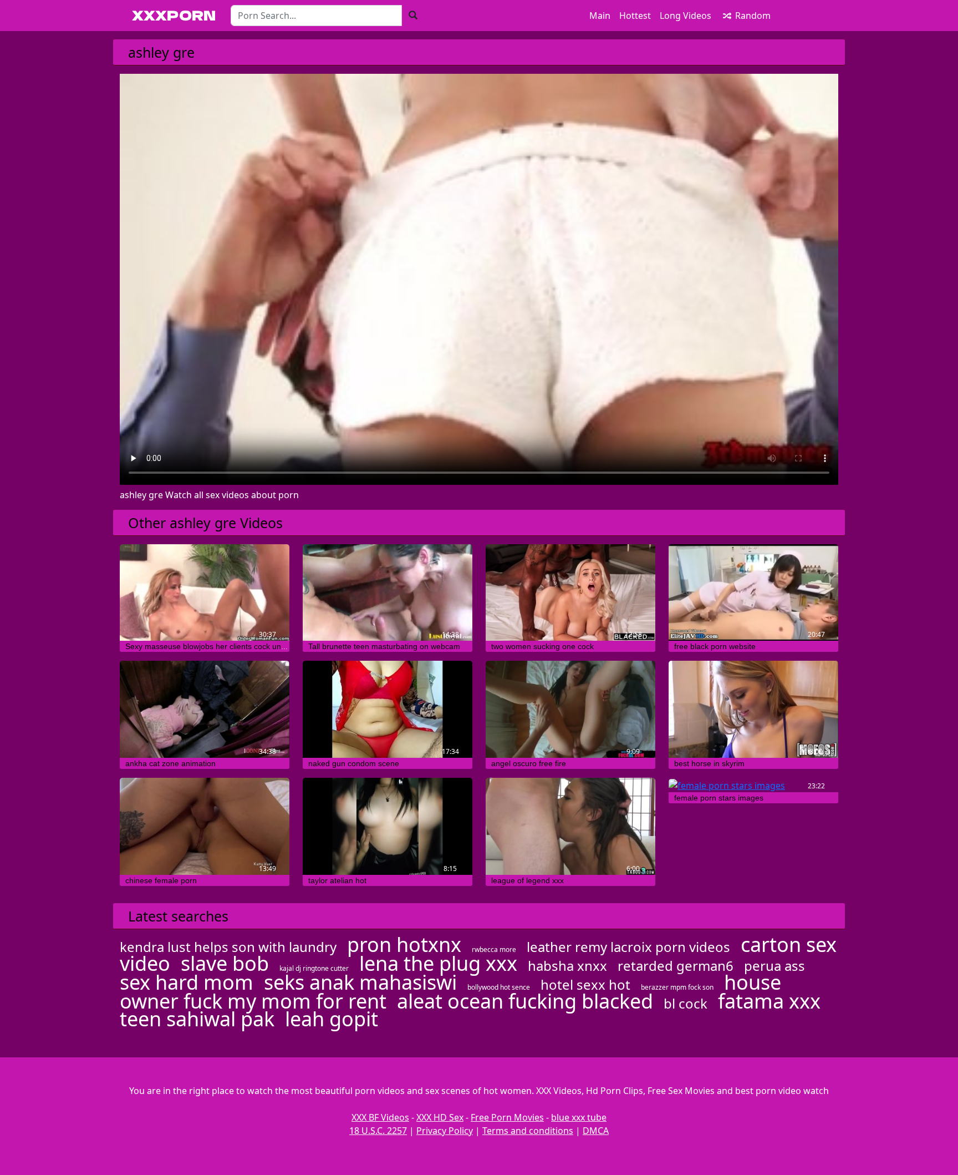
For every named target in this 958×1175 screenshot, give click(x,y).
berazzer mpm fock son (677, 987)
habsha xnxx (567, 965)
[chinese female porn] (204, 826)
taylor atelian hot (337, 880)
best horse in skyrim (709, 763)
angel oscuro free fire (528, 763)
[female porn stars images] (753, 785)
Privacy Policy (444, 1131)
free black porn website (715, 646)
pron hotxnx (404, 944)
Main (599, 15)
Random (752, 15)
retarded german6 (675, 965)
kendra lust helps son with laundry (228, 947)
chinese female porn (161, 880)
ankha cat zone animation (170, 763)
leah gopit (331, 1018)
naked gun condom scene (353, 763)
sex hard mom (186, 982)
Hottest (635, 15)
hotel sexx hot (585, 984)
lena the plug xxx (438, 963)
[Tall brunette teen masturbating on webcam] (387, 592)
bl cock (685, 1003)
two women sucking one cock (542, 646)
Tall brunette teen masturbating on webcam (384, 646)
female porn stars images (718, 797)
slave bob (225, 963)
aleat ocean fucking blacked (525, 1001)
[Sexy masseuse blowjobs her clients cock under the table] (204, 592)
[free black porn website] (753, 592)
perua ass (774, 965)
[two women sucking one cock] (570, 592)
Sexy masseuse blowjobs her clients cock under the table (225, 646)
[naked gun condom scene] (387, 709)
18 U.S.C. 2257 (378, 1131)
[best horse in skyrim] (753, 709)
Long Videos (685, 15)
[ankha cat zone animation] (204, 709)
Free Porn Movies (507, 1117)
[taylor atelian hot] (387, 826)
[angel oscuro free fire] (570, 709)
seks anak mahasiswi (360, 982)
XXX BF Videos (380, 1117)
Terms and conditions (527, 1131)
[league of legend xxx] (570, 826)
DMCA (596, 1131)
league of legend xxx (527, 880)
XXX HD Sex (439, 1117)
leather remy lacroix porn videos (628, 947)
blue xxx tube (579, 1117)
